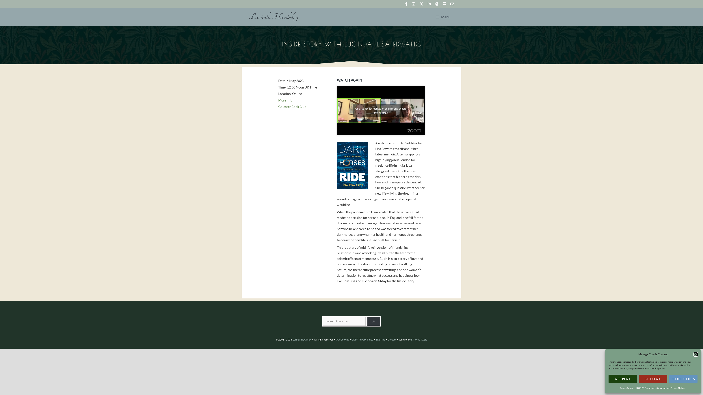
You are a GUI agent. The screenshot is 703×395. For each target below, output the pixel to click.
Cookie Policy (626, 388)
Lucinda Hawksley (273, 17)
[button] (696, 354)
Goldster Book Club (292, 107)
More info (285, 100)
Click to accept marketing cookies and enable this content (380, 110)
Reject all (653, 379)
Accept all (623, 379)
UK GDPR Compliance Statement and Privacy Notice (660, 388)
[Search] (373, 321)
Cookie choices (683, 379)
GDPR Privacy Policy (362, 339)
